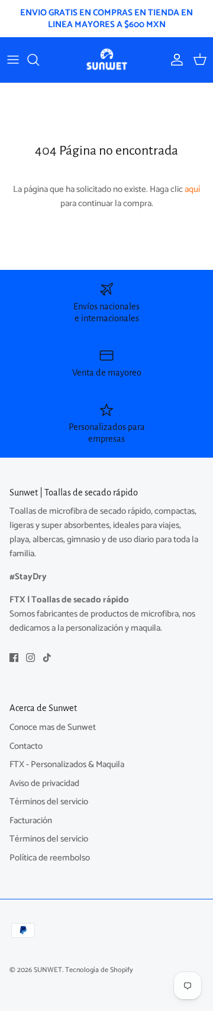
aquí (192, 189)
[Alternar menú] (13, 60)
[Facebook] (13, 657)
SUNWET (48, 970)
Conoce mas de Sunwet (52, 727)
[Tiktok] (47, 657)
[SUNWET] (107, 60)
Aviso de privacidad (44, 783)
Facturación (30, 820)
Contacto (26, 746)
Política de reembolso (49, 857)
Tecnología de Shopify (99, 970)
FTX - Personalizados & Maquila (66, 764)
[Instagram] (30, 657)
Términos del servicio (48, 801)
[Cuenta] (174, 60)
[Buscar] (39, 60)
